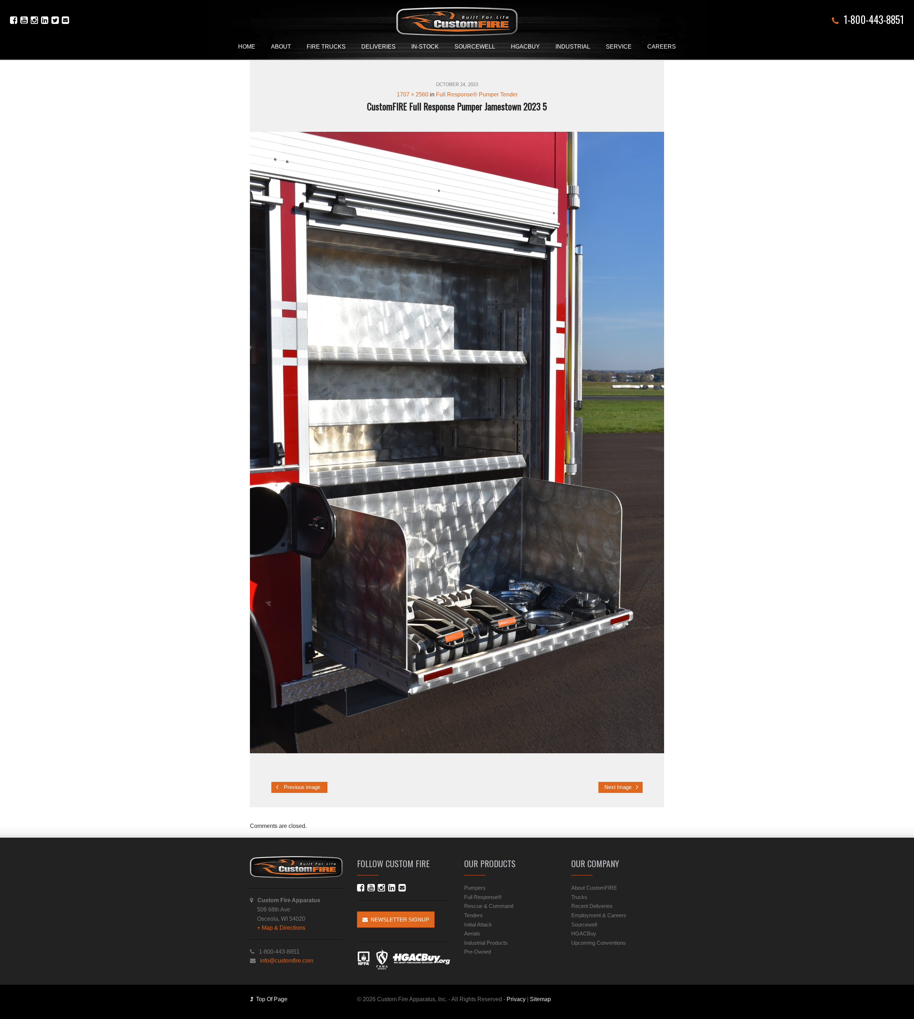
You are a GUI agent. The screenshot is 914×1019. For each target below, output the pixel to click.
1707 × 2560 (412, 94)
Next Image (618, 787)
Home (246, 47)
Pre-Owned (477, 952)
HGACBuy (525, 47)
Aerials (472, 933)
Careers (661, 47)
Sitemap (540, 999)
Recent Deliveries (592, 906)
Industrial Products (486, 943)
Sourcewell (475, 47)
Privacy (516, 999)
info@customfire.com (286, 961)
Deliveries (378, 47)
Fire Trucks (326, 47)
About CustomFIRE (594, 888)
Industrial (573, 47)
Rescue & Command (488, 906)
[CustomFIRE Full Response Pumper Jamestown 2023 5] (457, 442)
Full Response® (483, 897)
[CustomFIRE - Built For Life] (457, 21)
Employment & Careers (598, 915)
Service (619, 47)
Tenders (473, 915)
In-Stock (425, 47)
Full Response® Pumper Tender (477, 94)
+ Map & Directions (281, 928)
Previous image (301, 787)
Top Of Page (270, 999)
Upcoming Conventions (598, 943)
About (281, 47)
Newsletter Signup (398, 919)
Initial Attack (478, 924)
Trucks (579, 897)
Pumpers (475, 888)
